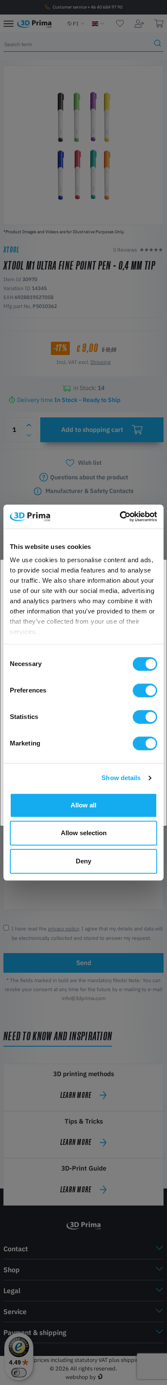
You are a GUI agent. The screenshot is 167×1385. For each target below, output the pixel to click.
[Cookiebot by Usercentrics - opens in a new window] (120, 516)
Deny (83, 861)
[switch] (145, 690)
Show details (120, 777)
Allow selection (84, 832)
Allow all (83, 805)
